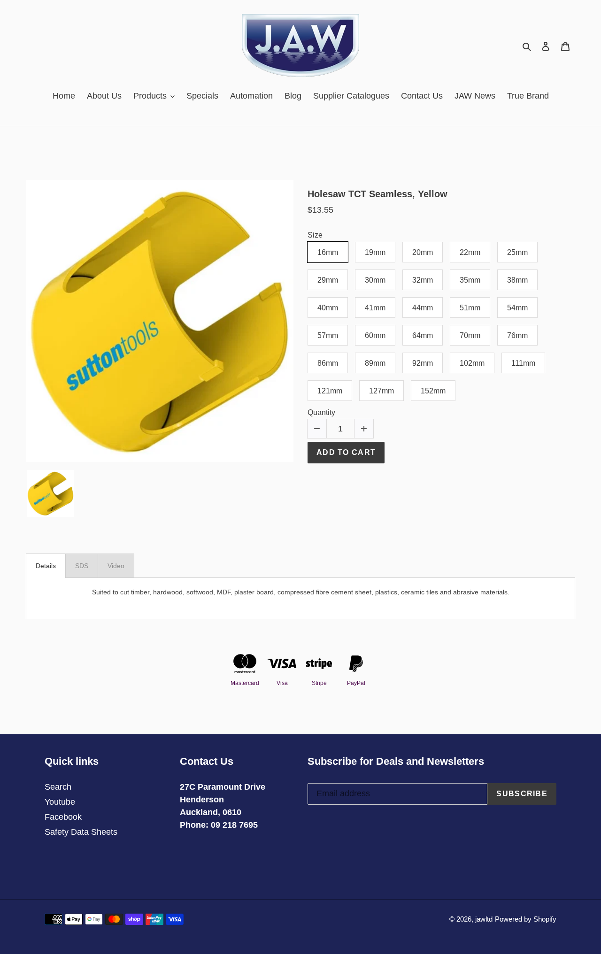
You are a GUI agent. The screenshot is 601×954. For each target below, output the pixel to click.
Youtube (60, 802)
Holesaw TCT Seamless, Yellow (377, 194)
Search (58, 787)
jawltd (484, 919)
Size (315, 235)
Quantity (321, 412)
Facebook (63, 817)
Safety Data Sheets (81, 832)
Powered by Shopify (525, 919)
